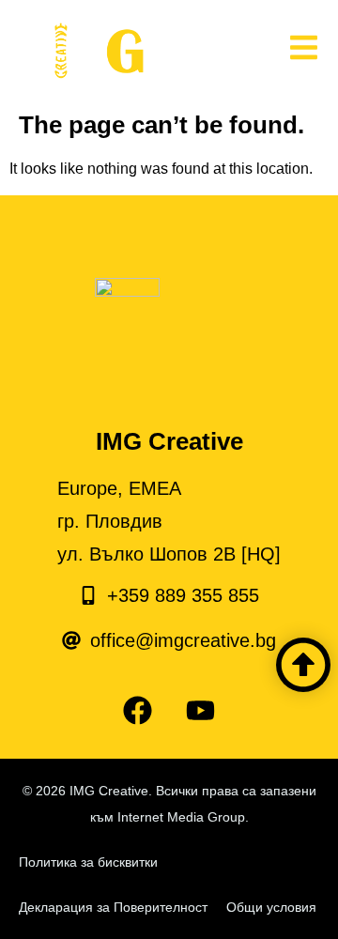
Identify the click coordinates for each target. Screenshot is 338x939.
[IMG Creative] (126, 52)
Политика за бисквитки (88, 862)
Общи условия (271, 907)
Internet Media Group (181, 816)
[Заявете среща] (303, 664)
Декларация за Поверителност (113, 907)
